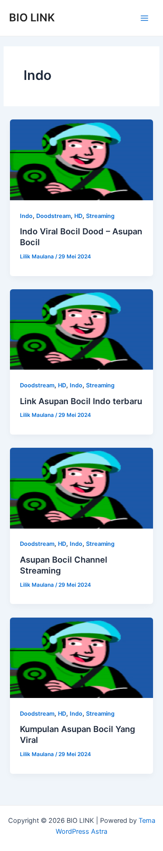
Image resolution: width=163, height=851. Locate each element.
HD (78, 216)
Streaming (100, 216)
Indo (26, 216)
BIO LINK (32, 17)
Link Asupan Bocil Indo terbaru (81, 401)
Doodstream (53, 216)
